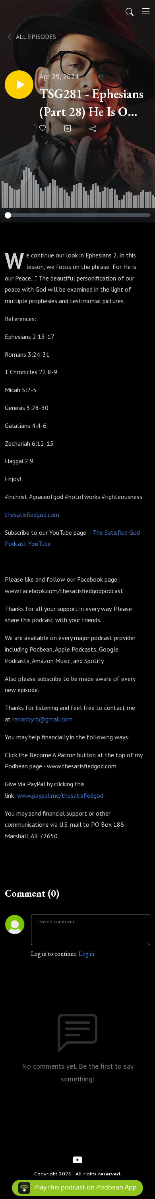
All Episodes (35, 37)
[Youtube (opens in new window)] (77, 1159)
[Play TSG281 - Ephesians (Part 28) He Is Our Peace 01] (19, 84)
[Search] (129, 11)
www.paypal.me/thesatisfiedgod (60, 795)
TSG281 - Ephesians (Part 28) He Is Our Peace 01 (91, 103)
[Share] (93, 128)
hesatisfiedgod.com (33, 514)
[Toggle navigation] (146, 11)
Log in (86, 954)
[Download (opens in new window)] (68, 128)
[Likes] (43, 128)
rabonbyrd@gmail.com (42, 719)
